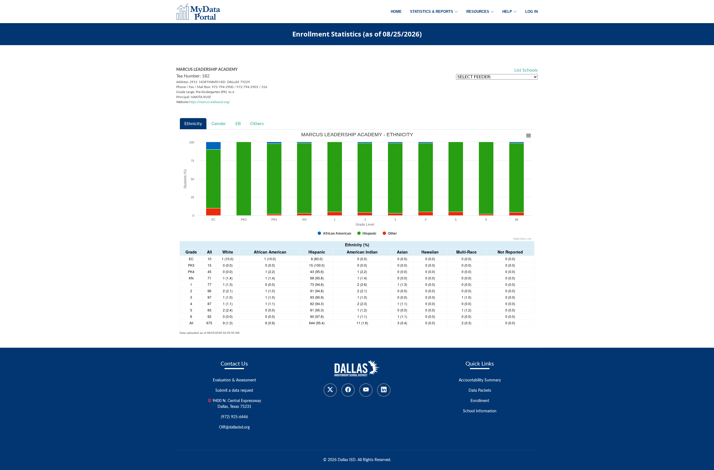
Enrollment (480, 401)
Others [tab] (257, 123)
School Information (479, 411)
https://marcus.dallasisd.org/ (209, 102)
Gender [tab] (218, 123)
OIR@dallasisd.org (234, 427)
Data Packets (480, 391)
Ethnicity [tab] (193, 123)
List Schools (526, 70)
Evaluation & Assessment (234, 380)
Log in (531, 11)
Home (396, 11)
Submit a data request (234, 391)
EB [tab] (238, 123)
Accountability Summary (480, 380)
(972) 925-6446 (234, 417)
